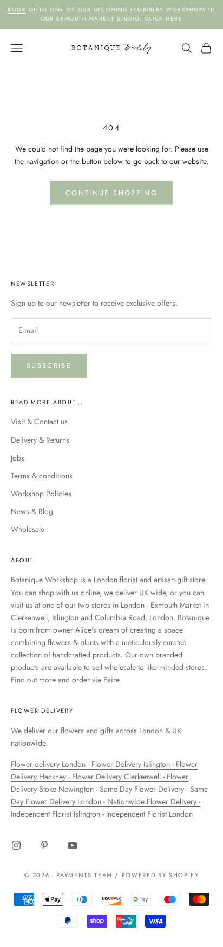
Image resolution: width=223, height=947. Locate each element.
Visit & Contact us (39, 421)
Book (17, 9)
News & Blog (32, 511)
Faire (110, 679)
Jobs (17, 457)
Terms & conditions (42, 475)
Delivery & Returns (40, 440)
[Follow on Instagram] (16, 845)
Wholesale (27, 529)
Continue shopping (111, 193)
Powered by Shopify (160, 875)
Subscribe (49, 365)
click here (163, 19)
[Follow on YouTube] (72, 845)
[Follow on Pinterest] (44, 845)
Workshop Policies (41, 493)
